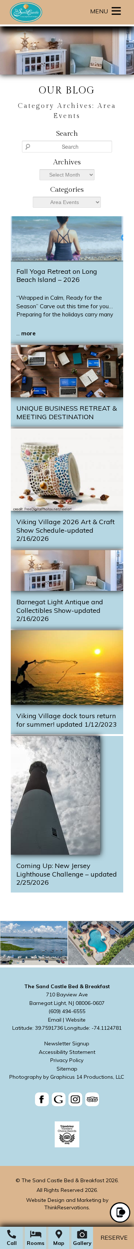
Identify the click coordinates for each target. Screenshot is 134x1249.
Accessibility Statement (67, 1052)
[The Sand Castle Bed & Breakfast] (26, 22)
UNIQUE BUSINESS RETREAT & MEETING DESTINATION (66, 412)
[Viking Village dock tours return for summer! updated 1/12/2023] (67, 702)
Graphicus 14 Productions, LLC (87, 1077)
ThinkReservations (66, 1207)
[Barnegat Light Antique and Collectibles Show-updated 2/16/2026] (67, 588)
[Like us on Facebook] (42, 1099)
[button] (99, 11)
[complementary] (67, 944)
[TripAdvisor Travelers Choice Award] (67, 1145)
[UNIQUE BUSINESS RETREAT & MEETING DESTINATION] (67, 395)
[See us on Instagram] (75, 1099)
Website (76, 1019)
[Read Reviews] (92, 1099)
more (28, 333)
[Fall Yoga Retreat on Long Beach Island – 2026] (67, 258)
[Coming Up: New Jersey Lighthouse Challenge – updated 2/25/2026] (55, 852)
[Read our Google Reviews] (59, 1099)
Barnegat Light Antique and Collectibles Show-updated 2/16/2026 (59, 610)
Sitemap (67, 1068)
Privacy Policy (66, 1060)
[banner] (67, 1100)
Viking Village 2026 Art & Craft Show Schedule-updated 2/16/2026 (65, 530)
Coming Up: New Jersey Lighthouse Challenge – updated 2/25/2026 (66, 874)
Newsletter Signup (66, 1043)
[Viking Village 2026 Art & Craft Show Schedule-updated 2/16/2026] (67, 508)
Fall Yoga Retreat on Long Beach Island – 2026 (56, 275)
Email (54, 1019)
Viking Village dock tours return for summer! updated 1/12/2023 (66, 720)
